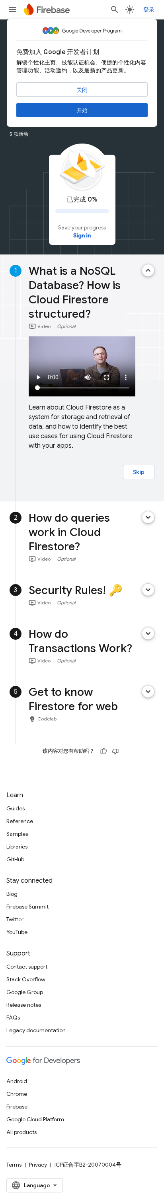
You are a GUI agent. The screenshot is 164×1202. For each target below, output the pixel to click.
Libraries (16, 846)
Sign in (82, 235)
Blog (12, 893)
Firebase (16, 1106)
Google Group (24, 992)
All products (21, 1132)
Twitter (14, 919)
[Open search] (114, 9)
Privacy (38, 1164)
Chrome (16, 1093)
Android (16, 1081)
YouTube (16, 932)
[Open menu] (13, 9)
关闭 (82, 89)
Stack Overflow (25, 979)
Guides (15, 808)
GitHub (15, 859)
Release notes (23, 1004)
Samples (17, 833)
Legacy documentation (36, 1030)
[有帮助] (103, 751)
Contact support (26, 966)
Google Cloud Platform (35, 1119)
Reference (19, 821)
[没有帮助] (115, 751)
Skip (138, 472)
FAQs (13, 1017)
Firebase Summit (27, 906)
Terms (13, 1164)
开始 (82, 110)
